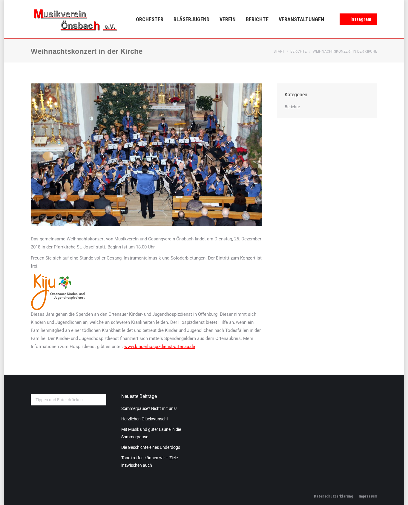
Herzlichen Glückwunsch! (144, 418)
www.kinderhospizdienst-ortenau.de (159, 346)
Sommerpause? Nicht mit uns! (149, 408)
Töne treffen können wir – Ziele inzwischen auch (149, 461)
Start (279, 51)
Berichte (298, 51)
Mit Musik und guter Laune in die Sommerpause (151, 433)
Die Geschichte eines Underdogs (150, 447)
